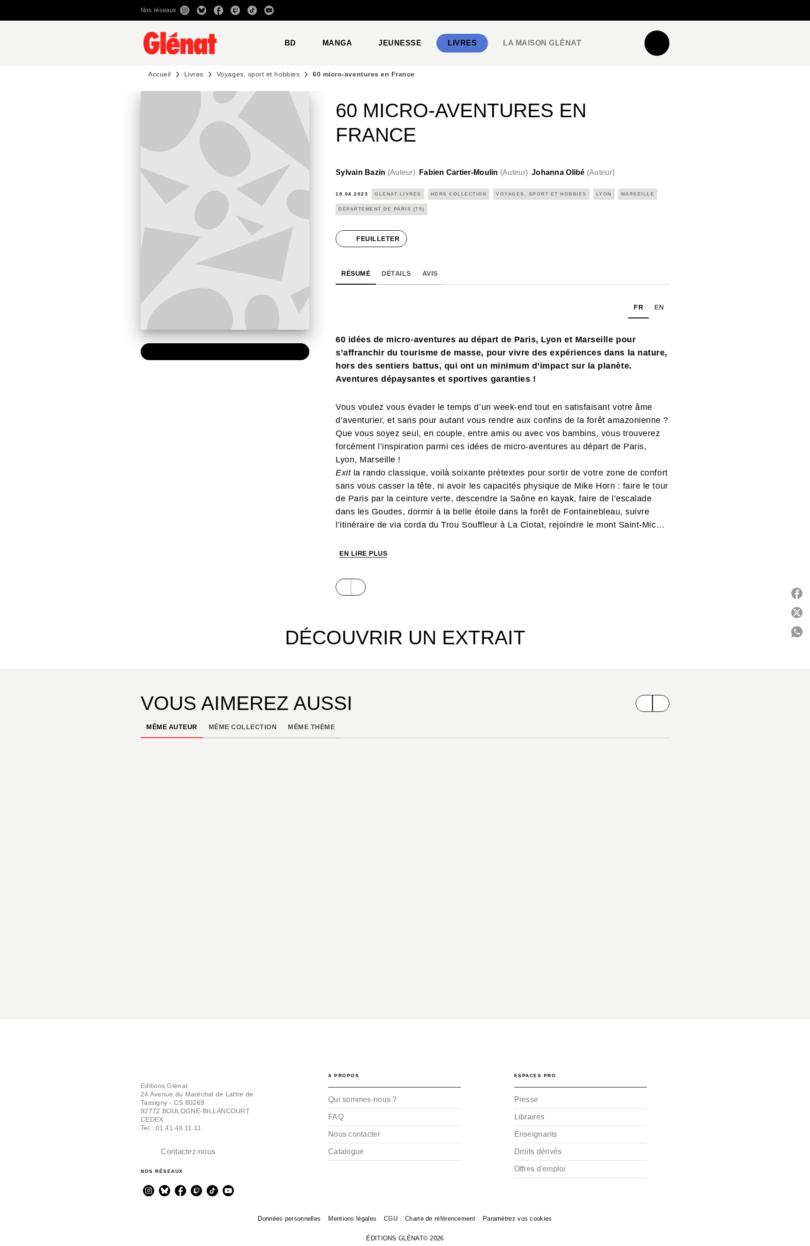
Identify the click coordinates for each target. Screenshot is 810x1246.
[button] (537, 10)
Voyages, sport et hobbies (258, 74)
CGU (391, 1218)
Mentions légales (352, 1218)
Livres (193, 74)
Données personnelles (289, 1218)
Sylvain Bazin (375, 172)
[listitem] (184, 10)
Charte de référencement (440, 1218)
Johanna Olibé (573, 172)
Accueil (159, 74)
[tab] (290, 43)
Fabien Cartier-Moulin (473, 172)
